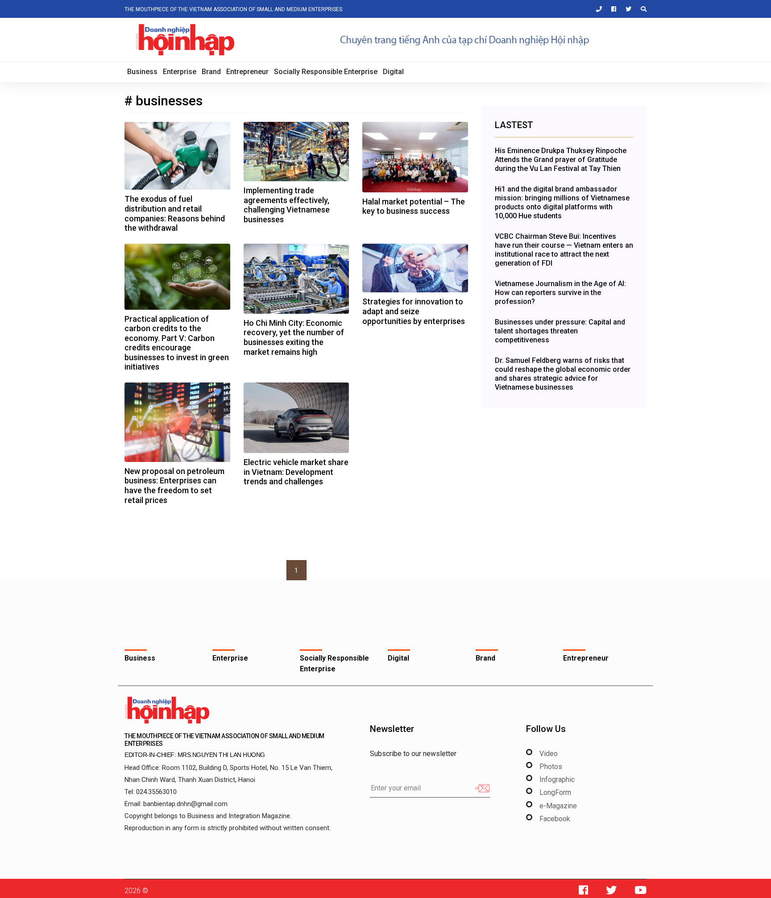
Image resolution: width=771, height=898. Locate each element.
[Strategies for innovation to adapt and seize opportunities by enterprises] (415, 270)
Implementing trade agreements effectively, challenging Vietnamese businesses (287, 205)
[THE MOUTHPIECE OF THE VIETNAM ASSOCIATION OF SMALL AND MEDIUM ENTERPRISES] (166, 709)
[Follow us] (583, 892)
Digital (393, 71)
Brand (211, 71)
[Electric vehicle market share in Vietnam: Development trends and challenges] (296, 419)
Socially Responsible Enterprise (325, 71)
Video (548, 753)
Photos (550, 766)
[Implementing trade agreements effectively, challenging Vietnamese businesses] (296, 153)
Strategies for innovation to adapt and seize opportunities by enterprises (413, 311)
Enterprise (179, 71)
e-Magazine (558, 806)
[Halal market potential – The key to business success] (415, 158)
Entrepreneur (247, 71)
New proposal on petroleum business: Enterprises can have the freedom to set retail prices (174, 485)
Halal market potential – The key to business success (413, 206)
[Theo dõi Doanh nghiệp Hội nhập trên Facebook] (610, 9)
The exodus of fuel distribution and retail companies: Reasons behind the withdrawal (174, 213)
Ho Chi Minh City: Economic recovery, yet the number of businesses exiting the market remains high (294, 337)
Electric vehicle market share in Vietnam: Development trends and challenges (296, 471)
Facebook (554, 819)
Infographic (557, 779)
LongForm (555, 792)
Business (142, 71)
